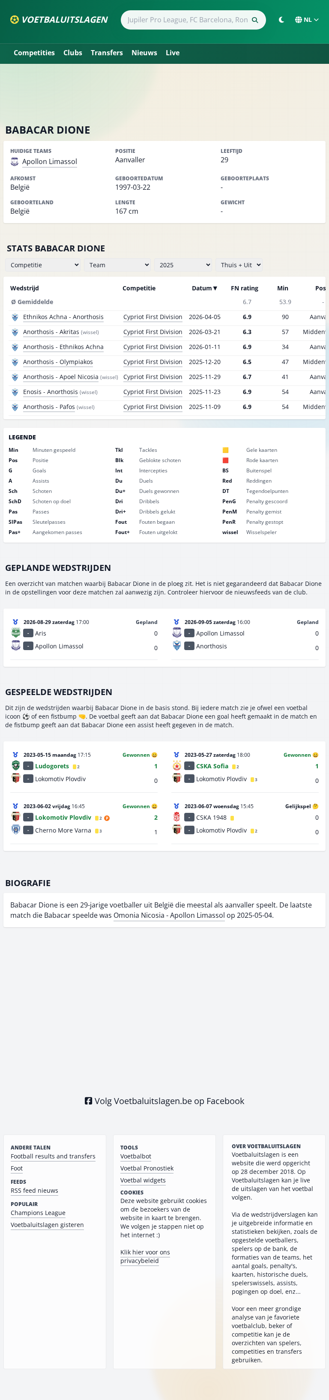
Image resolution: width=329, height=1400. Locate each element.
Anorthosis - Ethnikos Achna (63, 347)
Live (172, 52)
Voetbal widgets (143, 1180)
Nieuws (144, 52)
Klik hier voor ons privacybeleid (145, 1256)
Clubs (72, 52)
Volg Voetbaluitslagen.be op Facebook (169, 1101)
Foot (17, 1168)
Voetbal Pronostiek (146, 1168)
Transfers (107, 52)
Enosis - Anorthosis (50, 392)
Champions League (38, 1213)
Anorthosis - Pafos (49, 407)
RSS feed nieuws (34, 1190)
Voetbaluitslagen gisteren (47, 1225)
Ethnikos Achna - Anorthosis (63, 317)
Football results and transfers (53, 1156)
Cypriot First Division (152, 317)
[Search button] (255, 20)
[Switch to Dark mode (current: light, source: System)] (281, 20)
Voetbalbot (135, 1156)
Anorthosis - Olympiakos (58, 362)
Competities (34, 52)
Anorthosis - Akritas (51, 332)
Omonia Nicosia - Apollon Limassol (169, 915)
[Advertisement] (164, 93)
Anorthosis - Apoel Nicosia (61, 377)
